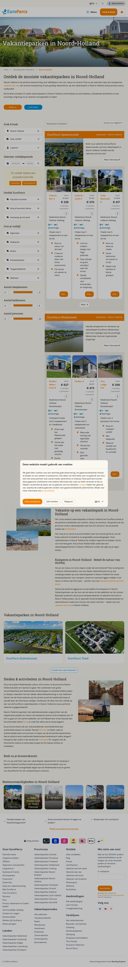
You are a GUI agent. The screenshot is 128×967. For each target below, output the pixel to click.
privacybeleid (48, 490)
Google (82, 484)
